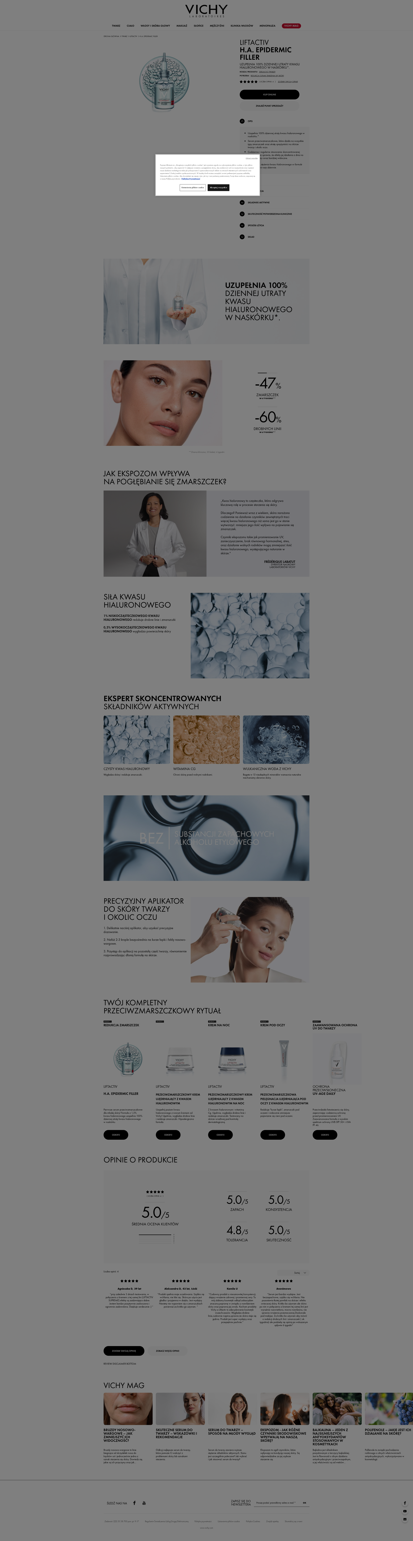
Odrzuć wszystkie (252, 158)
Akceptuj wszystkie (218, 187)
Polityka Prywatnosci (190, 179)
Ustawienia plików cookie (192, 187)
